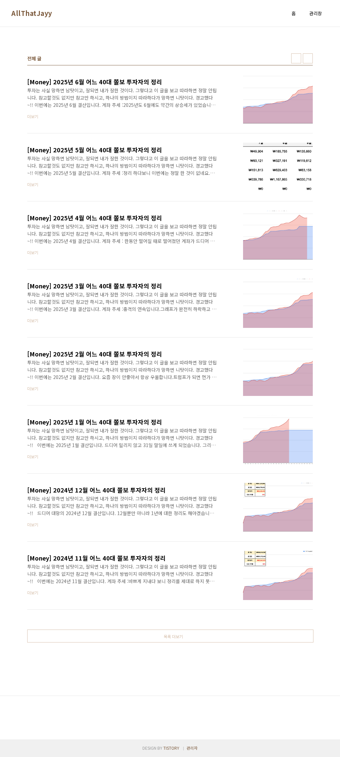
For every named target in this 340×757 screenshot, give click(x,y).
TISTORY (171, 748)
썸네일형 (296, 58)
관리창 (315, 13)
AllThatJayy (31, 13)
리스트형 (308, 58)
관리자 (192, 748)
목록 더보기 (173, 636)
